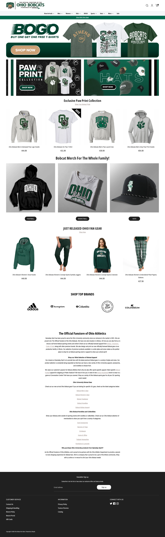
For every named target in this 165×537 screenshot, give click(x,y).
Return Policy (10, 512)
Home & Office (82, 435)
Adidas (109, 343)
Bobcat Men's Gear (82, 390)
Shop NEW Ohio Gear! (82, 17)
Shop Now (82, 232)
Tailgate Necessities (82, 439)
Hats (101, 13)
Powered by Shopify (30, 531)
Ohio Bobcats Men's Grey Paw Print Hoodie (140, 147)
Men (59, 13)
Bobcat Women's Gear (82, 395)
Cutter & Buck (50, 346)
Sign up (104, 487)
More (110, 13)
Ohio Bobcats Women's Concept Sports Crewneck (102, 275)
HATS (134, 218)
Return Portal (10, 515)
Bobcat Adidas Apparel (82, 407)
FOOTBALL (30, 218)
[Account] (152, 5)
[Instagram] (117, 503)
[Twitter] (111, 503)
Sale (118, 13)
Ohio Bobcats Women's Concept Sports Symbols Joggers (63, 275)
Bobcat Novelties (82, 403)
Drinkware (82, 431)
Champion (115, 343)
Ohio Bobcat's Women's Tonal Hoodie (24, 275)
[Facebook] (114, 503)
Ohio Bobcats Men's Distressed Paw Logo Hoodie (24, 147)
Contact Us (9, 504)
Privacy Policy (62, 504)
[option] (82, 38)
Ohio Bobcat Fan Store (20, 531)
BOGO (86, 13)
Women (68, 13)
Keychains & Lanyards (82, 443)
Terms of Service (63, 508)
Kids (77, 13)
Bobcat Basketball (103, 372)
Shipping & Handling (12, 508)
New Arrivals (48, 13)
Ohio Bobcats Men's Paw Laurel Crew (102, 147)
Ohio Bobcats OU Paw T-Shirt (63, 147)
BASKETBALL (82, 218)
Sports (93, 13)
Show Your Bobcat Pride (82, 104)
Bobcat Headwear (82, 399)
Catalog (60, 512)
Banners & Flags (82, 427)
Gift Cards (9, 519)
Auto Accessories (82, 423)
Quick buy (24, 141)
